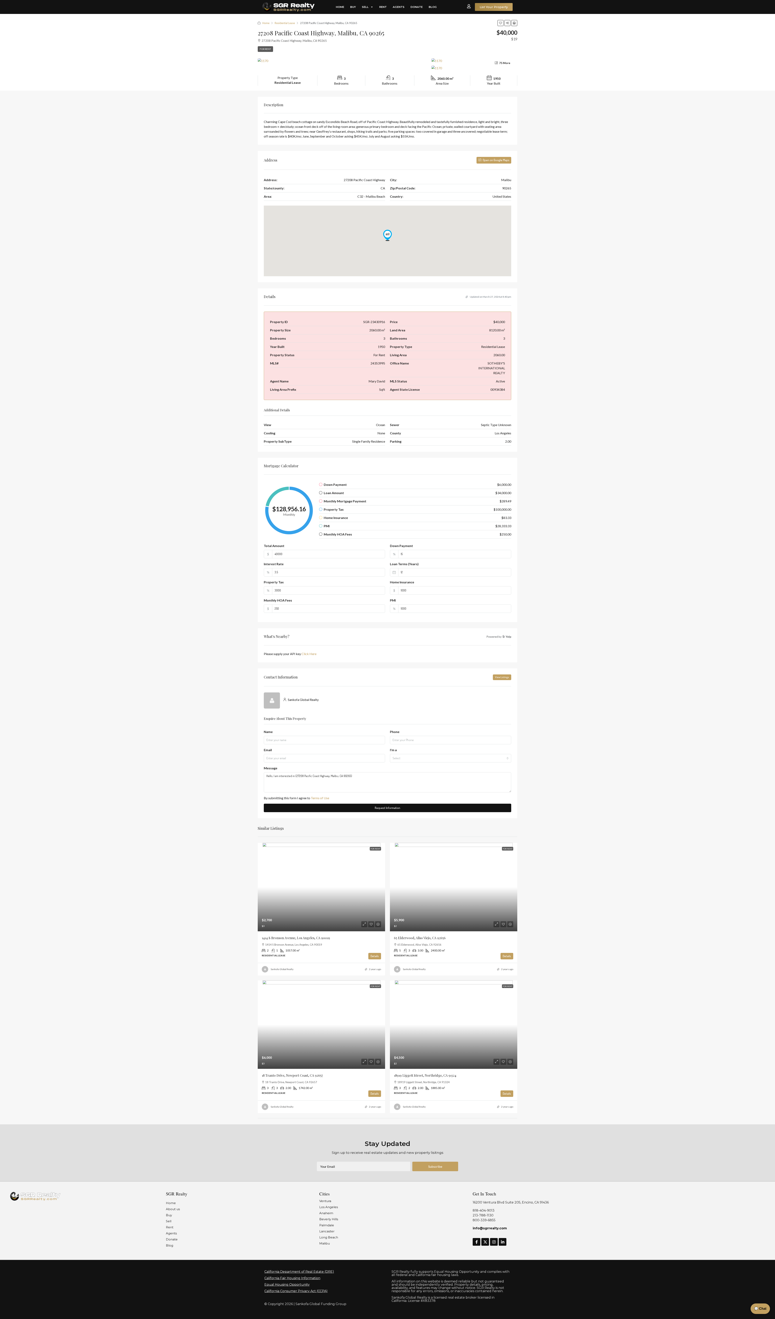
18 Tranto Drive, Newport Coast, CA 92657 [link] (292, 1075)
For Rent (265, 48)
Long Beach (328, 1237)
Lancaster (326, 1231)
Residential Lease (285, 23)
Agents (398, 6)
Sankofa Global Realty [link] (282, 969)
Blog (433, 6)
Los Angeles (328, 1207)
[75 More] (474, 67)
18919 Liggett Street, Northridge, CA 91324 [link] (425, 1075)
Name (268, 732)
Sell (365, 6)
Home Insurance (402, 582)
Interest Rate (274, 564)
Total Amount (274, 546)
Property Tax (274, 582)
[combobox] (450, 758)
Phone (394, 732)
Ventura (325, 1201)
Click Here (309, 654)
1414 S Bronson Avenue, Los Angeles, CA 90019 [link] (296, 938)
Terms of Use (320, 798)
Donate (417, 6)
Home (340, 6)
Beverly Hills (328, 1219)
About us (173, 1209)
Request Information (387, 808)
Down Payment (401, 546)
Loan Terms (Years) (404, 564)
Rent (383, 6)
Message (270, 768)
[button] (500, 23)
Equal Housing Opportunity (287, 1284)
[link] (321, 887)
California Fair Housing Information (292, 1278)
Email (268, 750)
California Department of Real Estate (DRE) (299, 1272)
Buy (353, 6)
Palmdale (326, 1225)
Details (375, 956)
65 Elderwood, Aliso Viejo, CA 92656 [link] (420, 938)
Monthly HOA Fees (278, 600)
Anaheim (326, 1213)
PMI (393, 600)
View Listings (502, 677)
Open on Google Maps (495, 160)
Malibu (324, 1243)
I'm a (393, 750)
